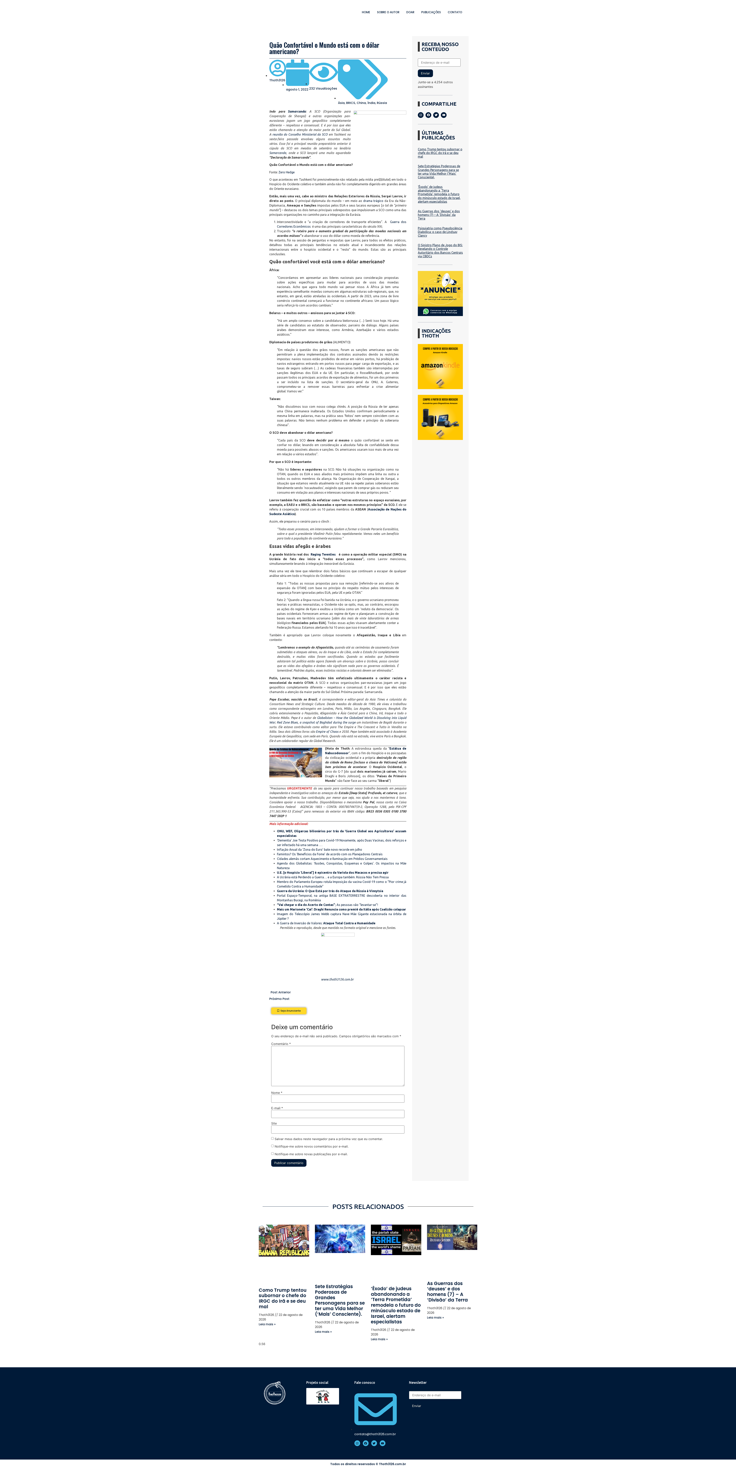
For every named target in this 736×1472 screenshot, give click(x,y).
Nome (276, 1092)
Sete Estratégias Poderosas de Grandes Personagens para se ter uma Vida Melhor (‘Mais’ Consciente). (439, 171)
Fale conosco (364, 1382)
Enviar (425, 73)
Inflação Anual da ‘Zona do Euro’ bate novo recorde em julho (319, 849)
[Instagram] (421, 115)
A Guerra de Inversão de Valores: (326, 923)
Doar (410, 12)
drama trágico (373, 201)
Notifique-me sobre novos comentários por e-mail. (311, 1146)
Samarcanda (297, 111)
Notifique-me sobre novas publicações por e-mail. (311, 1154)
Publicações (431, 12)
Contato (455, 12)
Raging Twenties (324, 554)
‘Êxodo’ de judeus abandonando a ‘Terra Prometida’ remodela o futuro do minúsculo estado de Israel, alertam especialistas (439, 194)
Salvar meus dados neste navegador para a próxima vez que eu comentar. (329, 1138)
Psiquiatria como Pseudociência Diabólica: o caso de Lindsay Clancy (440, 231)
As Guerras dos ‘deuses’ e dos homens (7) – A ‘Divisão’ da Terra (439, 214)
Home (366, 12)
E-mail (277, 1108)
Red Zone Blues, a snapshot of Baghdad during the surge (316, 722)
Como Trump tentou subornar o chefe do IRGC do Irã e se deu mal (440, 152)
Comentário (281, 1043)
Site (274, 1123)
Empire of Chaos (327, 731)
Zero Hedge (286, 172)
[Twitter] (436, 115)
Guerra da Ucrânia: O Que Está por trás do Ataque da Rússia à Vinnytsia (330, 891)
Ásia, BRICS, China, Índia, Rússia (362, 103)
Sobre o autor (388, 12)
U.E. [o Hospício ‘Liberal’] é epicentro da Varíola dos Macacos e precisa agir (333, 872)
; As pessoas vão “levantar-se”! (327, 904)
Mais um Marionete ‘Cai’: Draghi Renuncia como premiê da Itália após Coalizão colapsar (341, 909)
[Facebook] (428, 115)
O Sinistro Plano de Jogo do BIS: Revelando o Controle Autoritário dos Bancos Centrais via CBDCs (440, 250)
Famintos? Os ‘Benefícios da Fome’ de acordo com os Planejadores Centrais (330, 854)
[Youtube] (444, 115)
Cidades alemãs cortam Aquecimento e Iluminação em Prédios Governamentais (332, 858)
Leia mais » (267, 1324)
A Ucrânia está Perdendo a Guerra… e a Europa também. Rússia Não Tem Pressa (333, 877)
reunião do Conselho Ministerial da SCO (300, 134)
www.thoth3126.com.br (337, 979)
